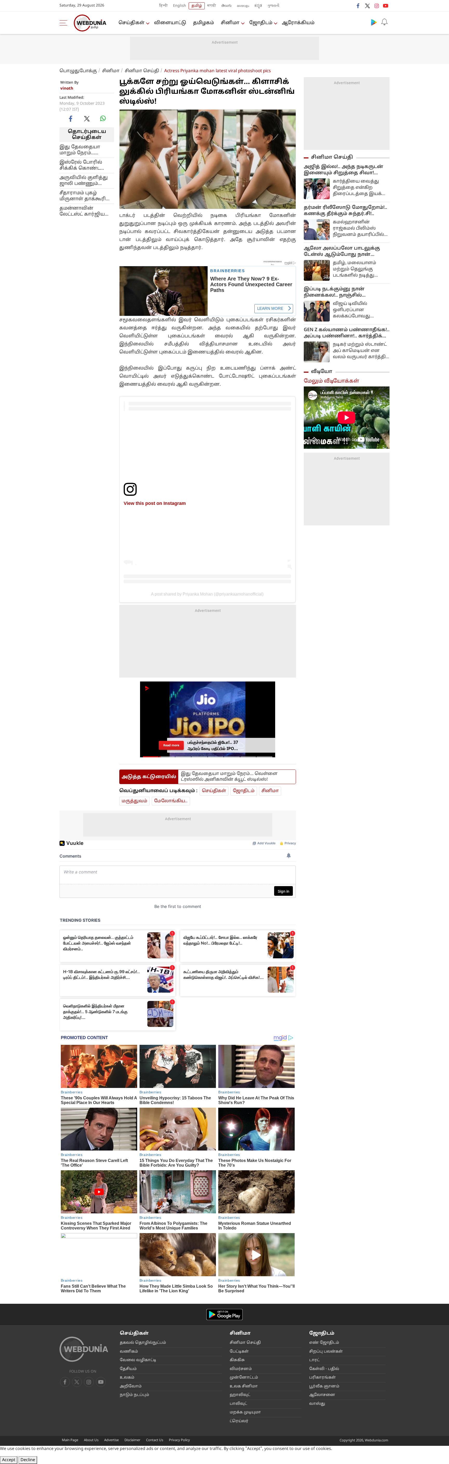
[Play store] (374, 22)
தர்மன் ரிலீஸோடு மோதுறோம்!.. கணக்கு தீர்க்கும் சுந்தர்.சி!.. (345, 211)
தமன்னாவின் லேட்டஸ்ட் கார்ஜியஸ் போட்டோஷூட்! (85, 211)
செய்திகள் (131, 23)
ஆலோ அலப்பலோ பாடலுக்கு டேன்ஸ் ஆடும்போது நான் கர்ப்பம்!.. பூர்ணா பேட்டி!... (342, 251)
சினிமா (230, 23)
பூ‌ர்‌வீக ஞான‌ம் (324, 1386)
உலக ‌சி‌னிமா (244, 1386)
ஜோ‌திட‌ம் (260, 23)
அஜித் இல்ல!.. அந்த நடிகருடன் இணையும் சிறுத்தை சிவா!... (343, 170)
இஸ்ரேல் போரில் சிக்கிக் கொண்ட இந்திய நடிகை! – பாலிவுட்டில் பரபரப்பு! (86, 165)
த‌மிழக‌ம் (203, 23)
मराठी (211, 6)
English (179, 6)
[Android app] (224, 1314)
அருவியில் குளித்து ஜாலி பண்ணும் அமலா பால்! (84, 181)
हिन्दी (163, 6)
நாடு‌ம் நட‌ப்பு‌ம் (134, 1395)
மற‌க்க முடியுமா (245, 1412)
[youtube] (385, 6)
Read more (171, 745)
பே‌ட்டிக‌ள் (239, 1351)
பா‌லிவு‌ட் (238, 1403)
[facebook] (358, 6)
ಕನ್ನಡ (258, 6)
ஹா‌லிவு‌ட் (240, 1395)
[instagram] (376, 6)
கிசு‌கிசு (237, 1360)
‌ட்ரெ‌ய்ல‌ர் (239, 1421)
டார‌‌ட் (314, 1360)
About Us (91, 1440)
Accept (8, 1460)
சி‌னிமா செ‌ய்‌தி (245, 1342)
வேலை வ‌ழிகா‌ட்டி (138, 1360)
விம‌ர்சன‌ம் (241, 1369)
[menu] (65, 23)
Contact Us (154, 1440)
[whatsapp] (103, 118)
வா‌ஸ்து (317, 1403)
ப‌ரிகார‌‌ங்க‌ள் (322, 1377)
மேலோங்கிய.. (171, 801)
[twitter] (367, 6)
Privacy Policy (179, 1440)
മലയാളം (243, 6)
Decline (28, 1460)
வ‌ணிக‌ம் (129, 1351)
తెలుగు (226, 6)
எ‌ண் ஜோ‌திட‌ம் (324, 1342)
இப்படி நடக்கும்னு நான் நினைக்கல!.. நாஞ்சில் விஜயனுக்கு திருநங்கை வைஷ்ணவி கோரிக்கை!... (338, 292)
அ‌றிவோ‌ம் (131, 1386)
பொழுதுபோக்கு (78, 71)
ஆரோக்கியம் (298, 23)
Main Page (70, 1440)
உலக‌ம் (127, 1377)
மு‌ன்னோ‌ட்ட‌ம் (244, 1377)
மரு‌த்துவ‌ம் (134, 801)
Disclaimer (132, 1440)
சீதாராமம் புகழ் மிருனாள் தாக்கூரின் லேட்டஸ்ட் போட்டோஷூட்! (85, 196)
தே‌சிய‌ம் (128, 1369)
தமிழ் (197, 6)
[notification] (384, 22)
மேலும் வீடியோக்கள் (331, 381)
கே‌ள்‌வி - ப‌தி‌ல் (324, 1369)
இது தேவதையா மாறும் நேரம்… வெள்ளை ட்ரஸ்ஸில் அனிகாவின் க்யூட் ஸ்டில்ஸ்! (84, 150)
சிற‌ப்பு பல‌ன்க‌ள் (326, 1351)
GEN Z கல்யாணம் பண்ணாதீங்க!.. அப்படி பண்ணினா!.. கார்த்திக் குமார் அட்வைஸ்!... (346, 333)
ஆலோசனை (322, 1395)
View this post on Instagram (155, 503)
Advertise (111, 1440)
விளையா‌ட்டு (170, 23)
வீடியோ (321, 372)
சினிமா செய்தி (142, 71)
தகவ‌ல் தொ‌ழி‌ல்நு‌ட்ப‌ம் (143, 1342)
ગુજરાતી (273, 6)
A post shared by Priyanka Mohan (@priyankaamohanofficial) (207, 594)
